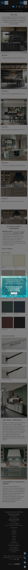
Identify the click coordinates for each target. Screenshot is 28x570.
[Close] (26, 274)
